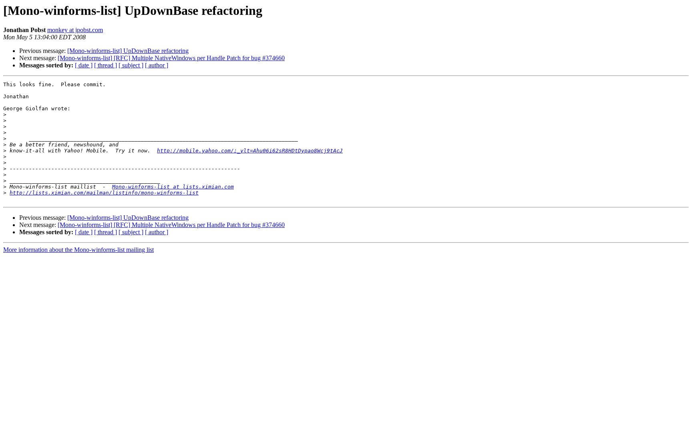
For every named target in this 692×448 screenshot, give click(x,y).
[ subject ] (131, 65)
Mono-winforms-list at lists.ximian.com (173, 187)
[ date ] (84, 65)
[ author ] (156, 65)
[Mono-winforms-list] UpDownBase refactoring (128, 50)
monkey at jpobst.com (75, 29)
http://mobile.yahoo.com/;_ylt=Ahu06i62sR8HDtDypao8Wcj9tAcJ (250, 151)
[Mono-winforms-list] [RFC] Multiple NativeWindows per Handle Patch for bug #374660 (171, 58)
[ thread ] (105, 65)
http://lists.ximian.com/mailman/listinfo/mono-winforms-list (104, 193)
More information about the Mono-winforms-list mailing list (78, 249)
